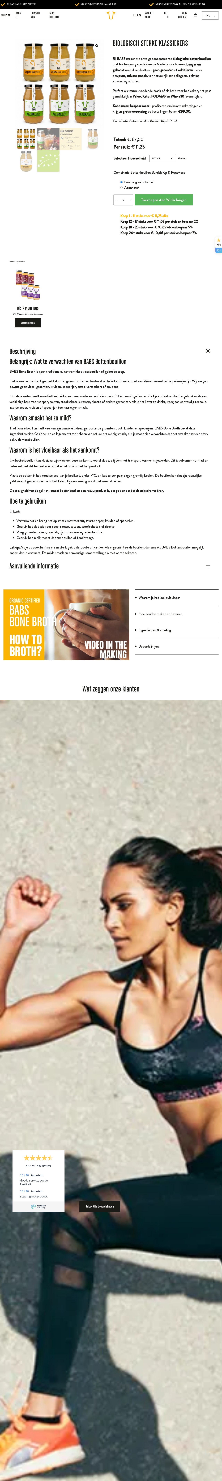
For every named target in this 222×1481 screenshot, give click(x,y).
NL (208, 16)
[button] (97, 46)
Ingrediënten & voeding (155, 630)
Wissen (182, 158)
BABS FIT (18, 15)
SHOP (4, 15)
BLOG (166, 15)
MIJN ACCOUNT (182, 15)
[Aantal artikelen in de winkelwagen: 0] (195, 15)
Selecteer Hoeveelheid (130, 158)
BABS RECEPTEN (54, 15)
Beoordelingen (149, 646)
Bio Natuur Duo (28, 308)
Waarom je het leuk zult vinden (160, 597)
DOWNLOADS (35, 15)
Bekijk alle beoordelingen (100, 1206)
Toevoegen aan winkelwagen (164, 199)
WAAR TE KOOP (149, 15)
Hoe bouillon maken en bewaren (160, 614)
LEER (137, 15)
